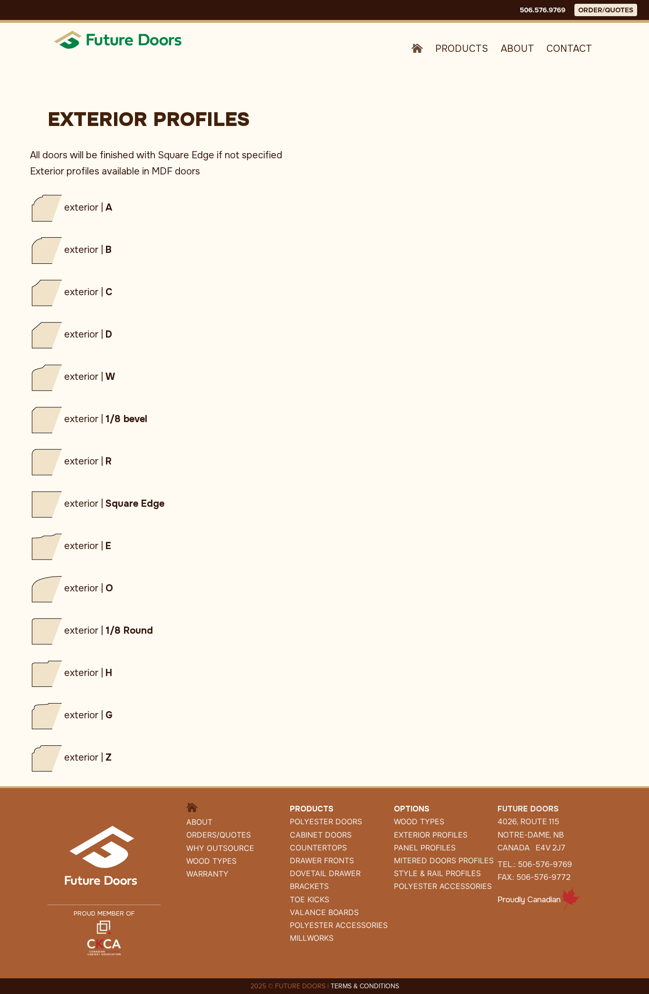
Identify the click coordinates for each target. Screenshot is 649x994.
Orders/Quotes (218, 835)
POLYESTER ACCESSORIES (339, 925)
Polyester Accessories (443, 886)
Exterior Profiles (431, 835)
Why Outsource (220, 848)
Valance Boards (324, 912)
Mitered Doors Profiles (444, 860)
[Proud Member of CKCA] (104, 937)
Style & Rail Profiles (437, 873)
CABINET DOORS (321, 835)
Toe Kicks (309, 899)
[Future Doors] (119, 39)
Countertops (318, 847)
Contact (569, 49)
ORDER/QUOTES (605, 10)
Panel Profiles (425, 847)
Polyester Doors (326, 821)
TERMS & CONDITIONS (365, 986)
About (517, 49)
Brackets (309, 886)
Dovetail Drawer (325, 873)
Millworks (312, 938)
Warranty (207, 873)
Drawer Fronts (322, 860)
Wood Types (211, 861)
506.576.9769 (542, 10)
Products (461, 49)
